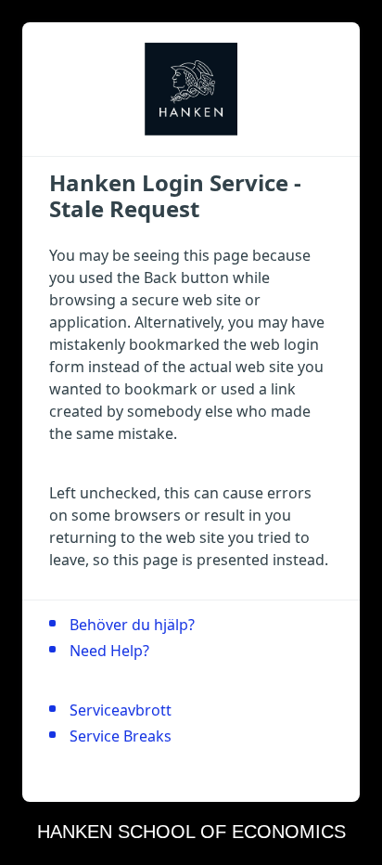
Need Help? (109, 650)
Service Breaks (121, 736)
